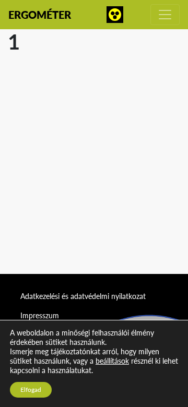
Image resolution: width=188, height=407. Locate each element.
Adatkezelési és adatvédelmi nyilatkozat (83, 296)
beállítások (112, 360)
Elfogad (30, 389)
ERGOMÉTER (39, 14)
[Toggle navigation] (165, 14)
